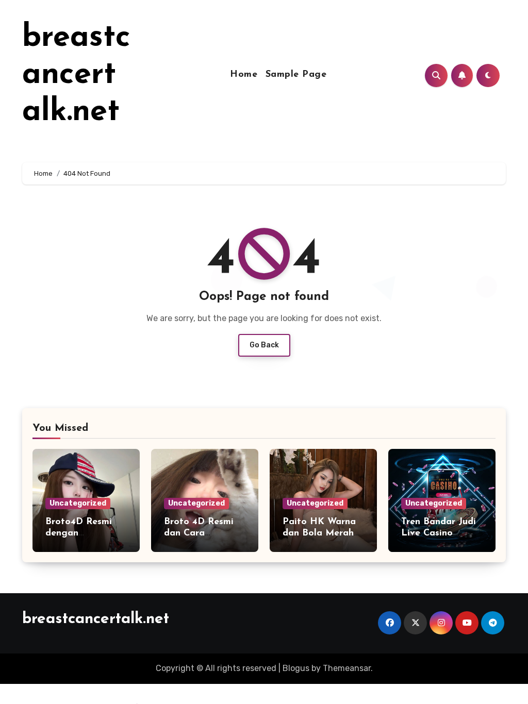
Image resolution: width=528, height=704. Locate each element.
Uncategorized (78, 503)
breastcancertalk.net (76, 75)
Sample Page (296, 74)
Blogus (296, 668)
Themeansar (347, 668)
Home (243, 74)
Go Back (264, 345)
